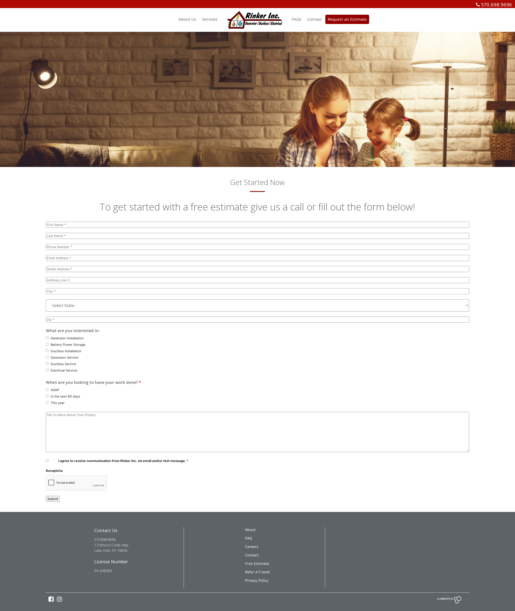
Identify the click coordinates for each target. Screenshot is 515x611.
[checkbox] (47, 338)
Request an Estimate (347, 19)
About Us (187, 19)
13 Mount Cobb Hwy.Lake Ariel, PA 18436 (111, 548)
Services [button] (209, 19)
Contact (252, 555)
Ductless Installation (66, 351)
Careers (251, 546)
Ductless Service (63, 364)
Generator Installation (67, 338)
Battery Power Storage (68, 345)
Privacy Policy (256, 580)
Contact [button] (314, 19)
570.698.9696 (496, 4)
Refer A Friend (257, 572)
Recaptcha (54, 471)
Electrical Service (64, 370)
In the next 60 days (65, 396)
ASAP (55, 390)
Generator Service (64, 357)
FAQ (248, 538)
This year (58, 403)
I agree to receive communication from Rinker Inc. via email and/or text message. (123, 461)
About (250, 529)
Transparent (160, 19)
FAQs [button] (296, 19)
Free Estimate (257, 563)
